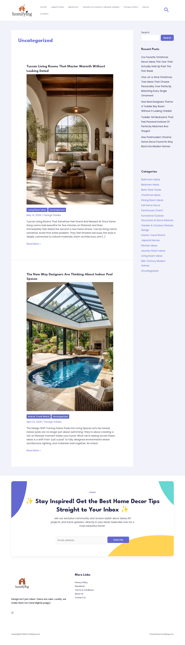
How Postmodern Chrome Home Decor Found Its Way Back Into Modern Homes (157, 142)
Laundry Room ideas (153, 250)
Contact (44, 13)
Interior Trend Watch (38, 416)
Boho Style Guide (151, 189)
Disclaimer (80, 586)
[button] (166, 10)
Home (43, 7)
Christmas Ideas (150, 195)
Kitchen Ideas (149, 245)
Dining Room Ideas (152, 200)
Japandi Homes (150, 240)
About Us (79, 593)
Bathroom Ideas (150, 179)
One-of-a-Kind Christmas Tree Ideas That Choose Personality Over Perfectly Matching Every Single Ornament (156, 86)
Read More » (34, 243)
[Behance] (12, 613)
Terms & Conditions (84, 590)
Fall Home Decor (150, 205)
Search (145, 32)
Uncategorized (57, 210)
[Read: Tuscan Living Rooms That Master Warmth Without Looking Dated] (70, 139)
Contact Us (80, 597)
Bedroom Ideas (150, 184)
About (145, 7)
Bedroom (73, 7)
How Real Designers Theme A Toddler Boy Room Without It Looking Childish (157, 106)
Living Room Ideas (37, 210)
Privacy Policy (131, 7)
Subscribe (118, 539)
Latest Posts (57, 7)
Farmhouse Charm (152, 210)
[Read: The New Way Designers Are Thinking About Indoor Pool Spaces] (70, 346)
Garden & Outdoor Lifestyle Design (101, 7)
